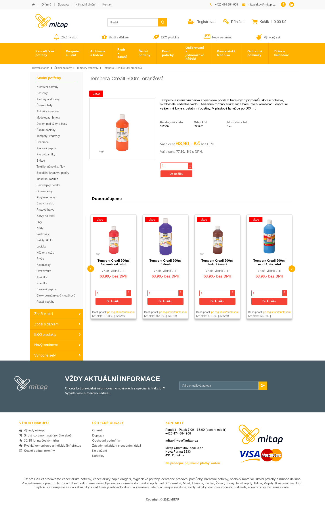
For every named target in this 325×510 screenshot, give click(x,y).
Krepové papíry (46, 148)
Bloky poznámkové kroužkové (55, 295)
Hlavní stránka (40, 68)
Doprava (98, 435)
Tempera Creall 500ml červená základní (114, 262)
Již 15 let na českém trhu (40, 440)
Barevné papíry (46, 289)
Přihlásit (237, 22)
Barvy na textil (45, 215)
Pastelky (42, 93)
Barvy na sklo (45, 203)
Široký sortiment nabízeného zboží (47, 435)
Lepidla (41, 246)
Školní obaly (44, 105)
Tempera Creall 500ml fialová (165, 262)
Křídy (39, 228)
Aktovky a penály (47, 111)
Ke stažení (99, 450)
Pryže (40, 258)
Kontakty (98, 455)
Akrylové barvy (46, 197)
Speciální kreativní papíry (52, 172)
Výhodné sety (45, 355)
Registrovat (205, 22)
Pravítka (41, 283)
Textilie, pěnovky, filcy (50, 166)
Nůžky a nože (45, 252)
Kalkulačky (43, 264)
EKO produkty (170, 37)
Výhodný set (271, 37)
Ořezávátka (43, 271)
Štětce (40, 160)
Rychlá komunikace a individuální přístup (51, 445)
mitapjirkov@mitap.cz (181, 440)
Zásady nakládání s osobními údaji (116, 445)
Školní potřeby (63, 68)
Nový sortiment (222, 37)
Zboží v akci (69, 37)
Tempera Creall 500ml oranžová (122, 68)
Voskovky (42, 234)
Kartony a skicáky (48, 99)
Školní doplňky (45, 130)
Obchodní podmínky (106, 440)
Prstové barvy (45, 209)
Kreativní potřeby (47, 87)
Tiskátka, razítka (47, 179)
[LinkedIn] (291, 4)
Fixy (39, 222)
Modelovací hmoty (48, 117)
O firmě (97, 430)
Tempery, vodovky (87, 68)
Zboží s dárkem (119, 37)
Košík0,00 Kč (272, 22)
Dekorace (42, 142)
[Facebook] (283, 4)
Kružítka (41, 277)
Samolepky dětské (48, 185)
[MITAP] (49, 27)
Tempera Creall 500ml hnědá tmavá (217, 262)
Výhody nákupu (34, 430)
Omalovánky (44, 191)
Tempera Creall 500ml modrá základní (269, 262)
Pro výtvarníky (45, 154)
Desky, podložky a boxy (51, 123)
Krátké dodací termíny (38, 450)
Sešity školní (44, 240)
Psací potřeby (45, 301)
